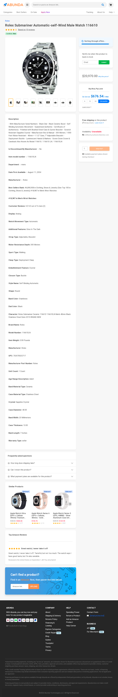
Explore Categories (53, 629)
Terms (48, 647)
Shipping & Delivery (53, 616)
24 (95, 101)
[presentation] (70, 504)
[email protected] (97, 616)
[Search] (103, 5)
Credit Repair (50, 633)
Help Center (71, 626)
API (88, 628)
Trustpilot (49, 643)
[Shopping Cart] (111, 5)
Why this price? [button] (103, 76)
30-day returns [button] (93, 123)
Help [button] (111, 12)
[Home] (13, 5)
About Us (101, 12)
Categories (7, 12)
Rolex (7, 21)
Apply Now (45, 12)
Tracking (89, 12)
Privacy (48, 650)
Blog (47, 636)
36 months (103, 101)
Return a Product (73, 616)
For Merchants (93, 632)
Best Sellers (21, 12)
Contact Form (92, 612)
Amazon (25, 579)
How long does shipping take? (23, 463)
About (47, 612)
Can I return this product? (21, 470)
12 (90, 101)
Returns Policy (51, 619)
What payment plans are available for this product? (31, 476)
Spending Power (72, 612)
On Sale (34, 12)
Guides (48, 640)
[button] (27, 5)
